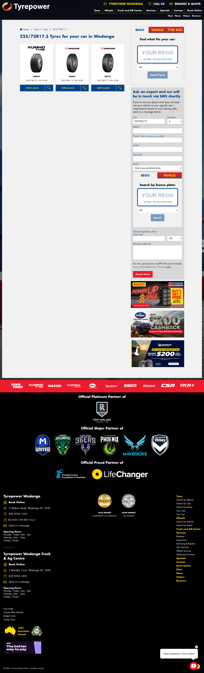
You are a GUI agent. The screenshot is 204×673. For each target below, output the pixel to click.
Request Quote (143, 274)
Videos (186, 15)
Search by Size (183, 503)
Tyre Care (181, 510)
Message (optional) (142, 243)
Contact (178, 10)
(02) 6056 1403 (18, 576)
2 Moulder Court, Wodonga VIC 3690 (30, 570)
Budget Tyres (9, 615)
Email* (136, 145)
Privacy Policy (139, 267)
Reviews (196, 15)
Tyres (97, 10)
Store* (136, 164)
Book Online (194, 10)
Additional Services (185, 554)
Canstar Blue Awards (13, 612)
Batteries (180, 536)
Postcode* (138, 154)
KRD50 (36, 76)
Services (151, 10)
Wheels (109, 10)
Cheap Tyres (9, 619)
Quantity (171, 117)
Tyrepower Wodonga (125, 4)
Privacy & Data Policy (19, 668)
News (178, 15)
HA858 (72, 76)
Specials (165, 10)
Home (25, 29)
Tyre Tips (180, 514)
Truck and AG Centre (130, 10)
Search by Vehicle (184, 499)
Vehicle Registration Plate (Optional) (145, 233)
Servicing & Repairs (185, 543)
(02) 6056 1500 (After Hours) (21, 519)
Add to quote (32, 88)
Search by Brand (184, 507)
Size (135, 117)
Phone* (148, 136)
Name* (136, 126)
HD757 (107, 76)
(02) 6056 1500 (18, 514)
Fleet (170, 15)
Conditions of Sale (37, 668)
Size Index (8, 608)
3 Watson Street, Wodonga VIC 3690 (29, 508)
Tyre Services (182, 547)
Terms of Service (157, 267)
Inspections (181, 540)
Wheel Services (183, 550)
